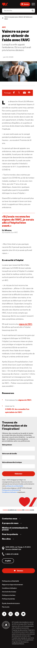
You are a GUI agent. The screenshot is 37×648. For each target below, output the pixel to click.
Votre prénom (7, 445)
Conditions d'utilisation (9, 492)
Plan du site (5, 607)
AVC (4, 27)
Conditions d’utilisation (9, 588)
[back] (2, 18)
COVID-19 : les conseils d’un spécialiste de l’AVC (17, 410)
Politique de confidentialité (10, 490)
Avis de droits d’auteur (9, 591)
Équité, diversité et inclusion (11, 603)
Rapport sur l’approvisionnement (12, 584)
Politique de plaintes (8, 599)
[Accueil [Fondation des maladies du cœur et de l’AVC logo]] (5, 4)
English (8, 561)
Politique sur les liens (8, 595)
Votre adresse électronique (12, 462)
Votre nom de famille (9, 454)
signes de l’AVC (25, 324)
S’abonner (18, 474)
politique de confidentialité (14, 486)
